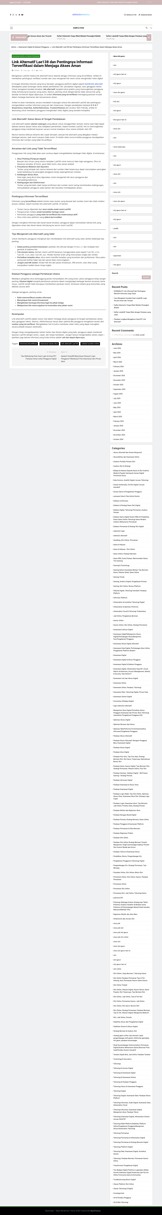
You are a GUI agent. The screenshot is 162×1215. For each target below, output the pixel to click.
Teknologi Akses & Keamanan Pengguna (128, 1086)
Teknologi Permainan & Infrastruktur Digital (129, 1138)
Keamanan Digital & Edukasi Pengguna (26, 56)
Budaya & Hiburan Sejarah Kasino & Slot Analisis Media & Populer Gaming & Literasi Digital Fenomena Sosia (131, 473)
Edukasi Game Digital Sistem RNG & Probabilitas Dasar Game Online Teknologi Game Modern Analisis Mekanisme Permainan (131, 519)
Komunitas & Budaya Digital (123, 701)
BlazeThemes (96, 1211)
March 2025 (117, 417)
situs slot (116, 129)
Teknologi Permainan (121, 1133)
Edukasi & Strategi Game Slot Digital (126, 505)
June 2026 (117, 348)
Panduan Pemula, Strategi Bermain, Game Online (131, 820)
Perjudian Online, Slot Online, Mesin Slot (128, 872)
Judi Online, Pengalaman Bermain (125, 616)
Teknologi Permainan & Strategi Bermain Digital (130, 1142)
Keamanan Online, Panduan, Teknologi (127, 687)
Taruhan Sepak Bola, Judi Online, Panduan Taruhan (131, 1055)
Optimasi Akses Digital (121, 720)
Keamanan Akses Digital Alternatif (126, 644)
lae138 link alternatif (94, 84)
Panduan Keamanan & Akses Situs (126, 785)
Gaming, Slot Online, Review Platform (127, 586)
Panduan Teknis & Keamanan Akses (126, 852)
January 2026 (118, 371)
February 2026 (118, 367)
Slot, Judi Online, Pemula (122, 1017)
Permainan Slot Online (121, 889)
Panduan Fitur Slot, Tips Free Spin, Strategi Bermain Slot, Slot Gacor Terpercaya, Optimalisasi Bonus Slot (131, 759)
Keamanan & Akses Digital (123, 630)
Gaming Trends (118, 577)
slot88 (115, 229)
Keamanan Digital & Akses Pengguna (126, 660)
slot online (117, 969)
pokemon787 (118, 898)
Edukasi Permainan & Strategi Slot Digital (128, 527)
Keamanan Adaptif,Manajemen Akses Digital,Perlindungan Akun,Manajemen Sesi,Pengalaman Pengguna (127, 636)
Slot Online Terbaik (120, 985)
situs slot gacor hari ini (121, 951)
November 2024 (119, 435)
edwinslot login (119, 531)
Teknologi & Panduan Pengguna (124, 1082)
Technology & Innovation (122, 1059)
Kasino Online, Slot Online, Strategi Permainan (130, 625)
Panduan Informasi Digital (122, 780)
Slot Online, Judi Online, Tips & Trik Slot (127, 997)
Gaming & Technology (121, 565)
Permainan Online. (120, 884)
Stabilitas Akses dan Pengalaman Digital (128, 1022)
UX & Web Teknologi (120, 1202)
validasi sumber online (90, 344)
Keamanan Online (119, 683)
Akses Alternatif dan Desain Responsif (127, 452)
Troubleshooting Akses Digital (124, 1180)
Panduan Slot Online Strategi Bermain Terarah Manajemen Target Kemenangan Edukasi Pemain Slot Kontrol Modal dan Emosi (131, 844)
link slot (116, 102)
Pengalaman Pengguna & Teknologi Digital (128, 861)
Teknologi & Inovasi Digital (123, 1068)
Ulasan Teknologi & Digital (123, 1189)
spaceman (117, 256)
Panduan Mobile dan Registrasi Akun (126, 810)
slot (114, 65)
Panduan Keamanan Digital (123, 789)
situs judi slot (118, 928)
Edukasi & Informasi (120, 501)
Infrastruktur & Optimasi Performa (125, 607)
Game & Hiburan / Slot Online (124, 549)
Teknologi (117, 1064)
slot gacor (117, 83)
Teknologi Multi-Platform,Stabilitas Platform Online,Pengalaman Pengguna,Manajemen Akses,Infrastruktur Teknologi (129, 1126)
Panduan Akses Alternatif (122, 736)
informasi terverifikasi (28, 344)
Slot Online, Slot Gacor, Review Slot (126, 1006)
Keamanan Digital (119, 655)
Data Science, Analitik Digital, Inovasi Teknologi (130, 480)
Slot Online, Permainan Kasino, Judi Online (128, 1001)
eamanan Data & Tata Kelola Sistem (126, 496)
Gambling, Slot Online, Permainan (125, 540)
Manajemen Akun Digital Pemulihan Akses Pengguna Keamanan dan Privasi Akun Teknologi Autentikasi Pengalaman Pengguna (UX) (131, 712)
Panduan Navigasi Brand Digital (124, 815)
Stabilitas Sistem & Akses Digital (125, 1027)
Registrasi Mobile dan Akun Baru (125, 914)
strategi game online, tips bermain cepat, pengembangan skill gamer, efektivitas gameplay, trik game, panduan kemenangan (131, 1038)
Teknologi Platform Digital (123, 1147)
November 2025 (119, 380)
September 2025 (119, 389)
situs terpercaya (119, 147)
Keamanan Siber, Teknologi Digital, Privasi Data (130, 692)
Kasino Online (118, 620)
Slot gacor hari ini (119, 120)
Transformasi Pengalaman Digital (125, 1165)
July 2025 (116, 398)
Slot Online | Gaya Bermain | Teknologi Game (129, 973)
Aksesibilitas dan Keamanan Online (126, 457)
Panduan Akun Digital (121, 752)
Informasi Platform (120, 598)
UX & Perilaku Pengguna (122, 1198)
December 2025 (119, 376)
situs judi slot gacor (120, 932)
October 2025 (118, 385)
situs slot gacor (119, 92)
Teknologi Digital (119, 1091)
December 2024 (119, 430)
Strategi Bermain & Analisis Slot (125, 1031)
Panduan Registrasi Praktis (123, 833)
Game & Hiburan (119, 545)
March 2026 (117, 362)
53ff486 (16, 70)
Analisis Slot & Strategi (121, 466)
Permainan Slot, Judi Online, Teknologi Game (129, 893)
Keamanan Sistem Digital (122, 697)
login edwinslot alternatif (122, 706)
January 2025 (118, 426)
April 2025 (117, 412)
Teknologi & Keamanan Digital (124, 1073)
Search (115, 273)
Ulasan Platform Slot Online (123, 1184)
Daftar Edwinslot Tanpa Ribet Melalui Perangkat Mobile (51, 36)
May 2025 (116, 407)
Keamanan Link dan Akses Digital (125, 678)
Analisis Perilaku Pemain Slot (124, 462)
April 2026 (117, 357)
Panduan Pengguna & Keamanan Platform (128, 824)
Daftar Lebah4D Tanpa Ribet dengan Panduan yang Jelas (116, 2)
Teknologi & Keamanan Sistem (124, 1077)
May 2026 (116, 353)
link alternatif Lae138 (69, 344)
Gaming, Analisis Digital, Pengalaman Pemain (130, 582)
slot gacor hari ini (119, 74)
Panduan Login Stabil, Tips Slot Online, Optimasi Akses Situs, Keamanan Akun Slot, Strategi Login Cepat (131, 796)
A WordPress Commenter (123, 335)
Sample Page (78, 28)
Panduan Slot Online (120, 838)
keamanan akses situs (49, 344)
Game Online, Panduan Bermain (124, 554)
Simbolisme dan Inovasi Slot (123, 919)
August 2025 (118, 394)
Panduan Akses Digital (121, 748)
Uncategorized (118, 1193)
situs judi (116, 923)
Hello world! (140, 335)
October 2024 (118, 439)
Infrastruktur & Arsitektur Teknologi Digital (128, 602)
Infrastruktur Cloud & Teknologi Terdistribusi (129, 611)
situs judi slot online (120, 937)
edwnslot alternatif (120, 536)
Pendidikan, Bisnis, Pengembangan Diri (127, 856)
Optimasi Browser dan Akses (124, 724)
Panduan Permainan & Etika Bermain (126, 829)
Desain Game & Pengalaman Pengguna (127, 492)
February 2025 (118, 421)
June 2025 (117, 403)
